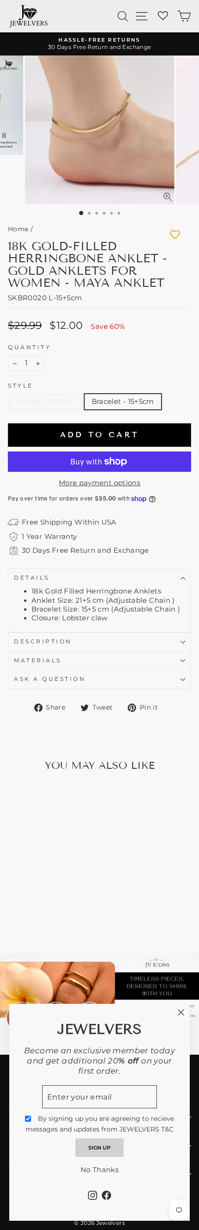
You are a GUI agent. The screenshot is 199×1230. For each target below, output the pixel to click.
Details (32, 578)
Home (18, 229)
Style (20, 386)
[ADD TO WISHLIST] (175, 234)
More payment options (99, 483)
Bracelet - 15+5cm (123, 401)
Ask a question (50, 679)
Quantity (29, 347)
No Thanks (99, 1170)
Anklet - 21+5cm (45, 401)
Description (43, 641)
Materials (38, 660)
